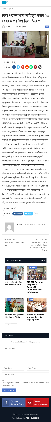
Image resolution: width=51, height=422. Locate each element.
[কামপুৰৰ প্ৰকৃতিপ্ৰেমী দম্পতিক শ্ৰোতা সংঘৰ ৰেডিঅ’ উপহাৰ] (14, 273)
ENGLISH (33, 267)
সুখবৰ (47, 26)
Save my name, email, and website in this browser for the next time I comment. (26, 384)
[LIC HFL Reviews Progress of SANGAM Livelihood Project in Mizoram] (36, 273)
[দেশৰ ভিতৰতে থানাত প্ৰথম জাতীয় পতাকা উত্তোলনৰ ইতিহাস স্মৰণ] (14, 305)
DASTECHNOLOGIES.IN (31, 418)
